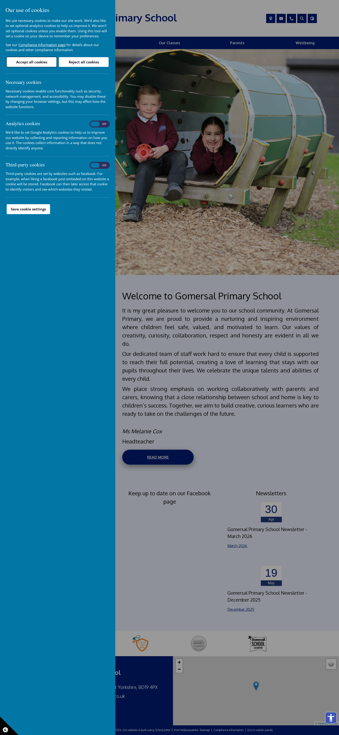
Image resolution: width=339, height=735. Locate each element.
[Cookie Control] (9, 726)
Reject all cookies (84, 62)
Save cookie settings (28, 209)
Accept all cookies (31, 62)
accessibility (331, 718)
